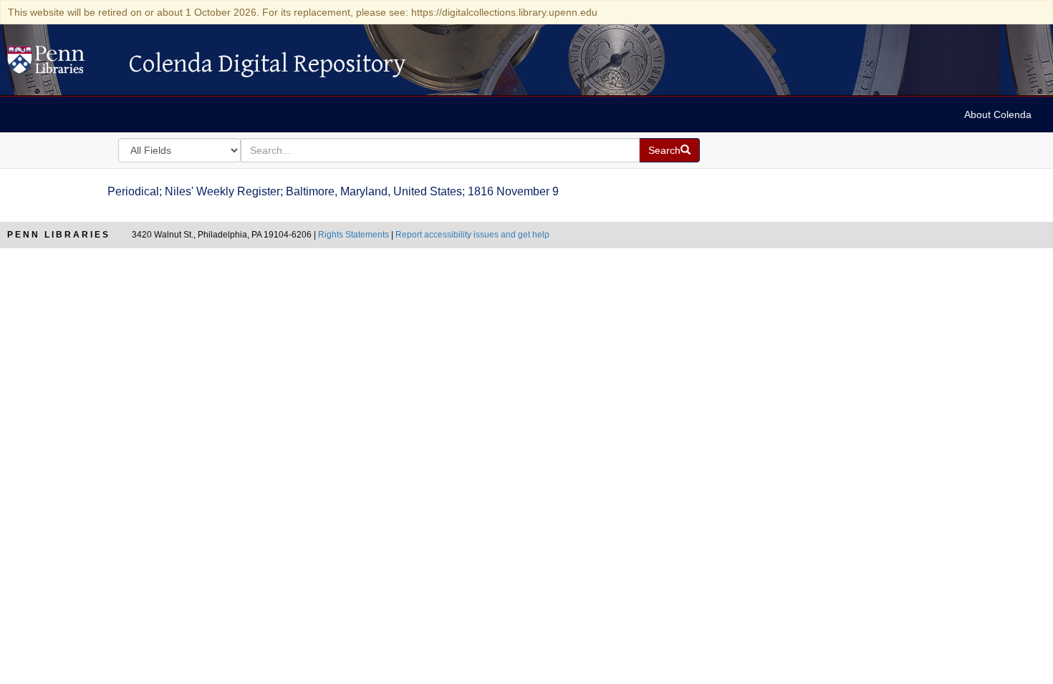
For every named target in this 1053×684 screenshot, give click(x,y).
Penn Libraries (58, 235)
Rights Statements (353, 235)
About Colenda (998, 114)
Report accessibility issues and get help (472, 235)
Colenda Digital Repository (61, 64)
